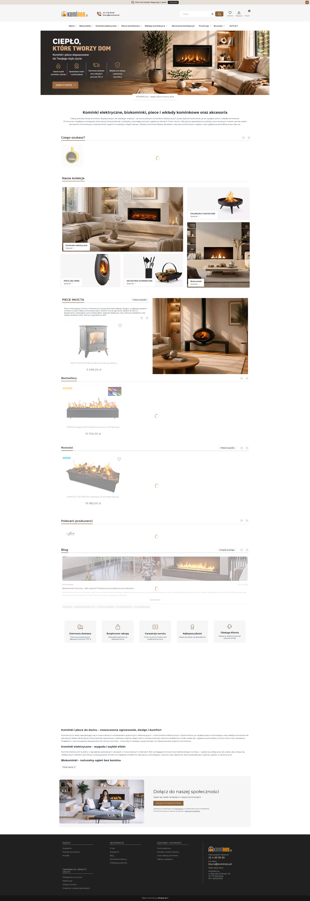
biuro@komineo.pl (220, 864)
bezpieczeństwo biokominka (85, 607)
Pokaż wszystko (140, 300)
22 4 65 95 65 (216, 857)
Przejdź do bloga (227, 550)
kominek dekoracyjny (142, 607)
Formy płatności (164, 848)
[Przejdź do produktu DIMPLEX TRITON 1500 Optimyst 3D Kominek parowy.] (93, 475)
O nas (112, 848)
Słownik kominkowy (118, 859)
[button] (219, 13)
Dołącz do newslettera (168, 803)
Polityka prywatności (71, 852)
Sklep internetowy (154, 898)
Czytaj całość (155, 600)
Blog (112, 855)
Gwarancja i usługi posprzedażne (76, 888)
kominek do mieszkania (105, 607)
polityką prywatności (192, 811)
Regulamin (179, 809)
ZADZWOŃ (173, 2)
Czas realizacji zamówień (167, 855)
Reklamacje (67, 881)
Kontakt (65, 855)
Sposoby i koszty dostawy (168, 852)
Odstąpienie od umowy (72, 877)
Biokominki (68, 585)
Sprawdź (69, 248)
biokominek (67, 607)
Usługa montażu (69, 884)
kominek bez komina (124, 607)
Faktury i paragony (165, 859)
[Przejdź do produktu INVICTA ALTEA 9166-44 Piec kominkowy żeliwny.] (94, 341)
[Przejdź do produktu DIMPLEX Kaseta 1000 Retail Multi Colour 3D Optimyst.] (93, 405)
